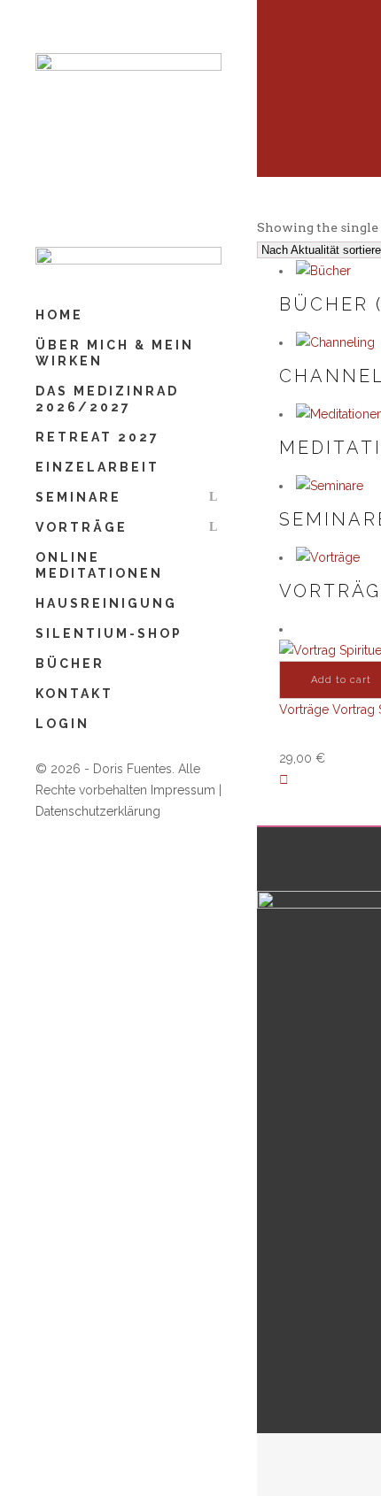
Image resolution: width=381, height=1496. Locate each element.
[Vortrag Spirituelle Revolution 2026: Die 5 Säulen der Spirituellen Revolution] (284, 779)
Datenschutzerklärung (97, 811)
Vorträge (304, 709)
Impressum (183, 790)
